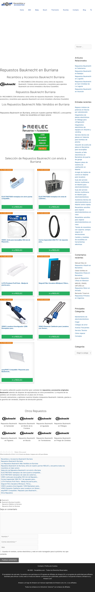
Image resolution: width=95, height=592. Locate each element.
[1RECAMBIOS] (13, 4)
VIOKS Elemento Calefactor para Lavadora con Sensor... (54, 327)
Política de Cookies (51, 566)
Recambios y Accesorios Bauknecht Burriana (17, 459)
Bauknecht (5, 500)
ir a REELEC (17, 207)
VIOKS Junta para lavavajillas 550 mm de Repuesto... (16, 241)
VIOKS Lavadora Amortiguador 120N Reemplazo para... (14, 327)
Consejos (78, 336)
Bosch (45, 10)
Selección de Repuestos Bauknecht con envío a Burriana (21, 470)
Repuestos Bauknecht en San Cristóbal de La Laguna (83, 84)
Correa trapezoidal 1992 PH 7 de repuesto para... (53, 241)
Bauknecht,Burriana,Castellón (11, 502)
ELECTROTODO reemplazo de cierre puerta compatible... (17, 197)
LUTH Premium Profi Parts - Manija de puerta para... (15, 284)
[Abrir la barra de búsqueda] (91, 9)
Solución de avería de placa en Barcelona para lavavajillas (83, 147)
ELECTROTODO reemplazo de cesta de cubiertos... (52, 197)
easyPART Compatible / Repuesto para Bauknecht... (15, 370)
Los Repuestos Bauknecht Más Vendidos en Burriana (19, 463)
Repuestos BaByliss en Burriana (12, 504)
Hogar (77, 322)
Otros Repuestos (7, 493)
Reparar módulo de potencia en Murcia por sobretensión (82, 109)
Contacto (76, 10)
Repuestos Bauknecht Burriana (12, 461)
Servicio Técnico (81, 330)
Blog (84, 10)
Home (22, 10)
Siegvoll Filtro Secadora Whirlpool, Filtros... (54, 283)
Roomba (65, 10)
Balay (37, 10)
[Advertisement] (47, 28)
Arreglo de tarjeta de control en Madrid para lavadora (82, 174)
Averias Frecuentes (82, 328)
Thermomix (55, 10)
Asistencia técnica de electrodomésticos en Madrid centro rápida (83, 202)
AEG (29, 10)
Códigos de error (81, 325)
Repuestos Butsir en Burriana (11, 506)
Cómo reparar (80, 333)
